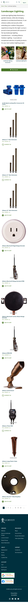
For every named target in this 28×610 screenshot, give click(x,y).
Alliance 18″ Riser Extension (9, 210)
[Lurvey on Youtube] (18, 599)
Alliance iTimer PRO (7, 426)
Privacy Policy (14, 593)
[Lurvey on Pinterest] (15, 599)
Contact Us (7, 144)
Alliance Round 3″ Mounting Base (11, 496)
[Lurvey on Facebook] (12, 599)
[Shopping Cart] (19, 2)
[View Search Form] (17, 2)
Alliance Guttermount (8, 390)
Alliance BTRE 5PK (7, 353)
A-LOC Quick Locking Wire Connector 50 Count (13, 104)
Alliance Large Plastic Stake (9, 461)
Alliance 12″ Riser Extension (9, 175)
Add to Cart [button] (7, 109)
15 (18, 508)
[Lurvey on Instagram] (9, 599)
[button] (14, 69)
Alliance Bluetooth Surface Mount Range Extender (13, 317)
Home (2, 6)
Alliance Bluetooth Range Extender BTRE (13, 281)
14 (16, 508)
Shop (6, 6)
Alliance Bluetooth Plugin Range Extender (13, 246)
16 (21, 508)
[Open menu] (1, 2)
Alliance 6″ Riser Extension (9, 139)
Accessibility (14, 595)
